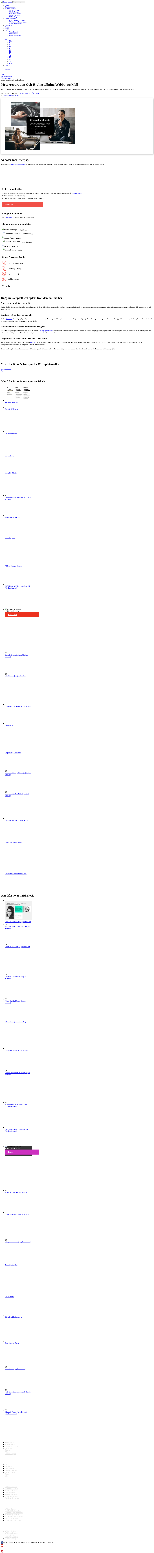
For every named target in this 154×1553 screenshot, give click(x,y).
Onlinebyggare (10, 217)
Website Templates (14, 10)
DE (10, 42)
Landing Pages (10, 1535)
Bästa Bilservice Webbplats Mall (16, 874)
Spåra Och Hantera (11, 409)
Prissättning (8, 25)
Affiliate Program (11, 1470)
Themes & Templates (12, 1481)
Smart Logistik (10, 538)
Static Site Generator (12, 1518)
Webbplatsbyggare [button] (10, 18)
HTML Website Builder (13, 1511)
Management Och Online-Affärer (16, 1105)
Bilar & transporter (25, 93)
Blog (6, 1476)
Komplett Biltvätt (10, 473)
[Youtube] (2, 1546)
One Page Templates (12, 1498)
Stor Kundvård (10, 725)
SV (10, 61)
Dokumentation (13, 33)
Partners (7, 1450)
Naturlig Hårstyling (11, 1265)
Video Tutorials (13, 32)
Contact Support (10, 1454)
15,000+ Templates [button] (10, 8)
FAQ (6, 1465)
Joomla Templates (14, 15)
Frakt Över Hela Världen (13, 843)
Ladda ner (8, 5)
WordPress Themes (15, 13)
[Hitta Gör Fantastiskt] (18, 920)
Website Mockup (10, 1539)
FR (10, 46)
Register (7, 69)
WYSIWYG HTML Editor (14, 1516)
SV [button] (6, 39)
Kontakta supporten (15, 35)
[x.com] (2, 1549)
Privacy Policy (10, 1444)
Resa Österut (15, 1369)
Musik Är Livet (16, 1192)
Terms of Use (9, 1442)
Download (8, 1466)
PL (10, 52)
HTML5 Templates (11, 1496)
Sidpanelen (9, 319)
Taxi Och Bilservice (11, 402)
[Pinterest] (2, 1552)
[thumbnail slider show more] (2, 371)
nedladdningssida (77, 193)
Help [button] (6, 30)
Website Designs (14, 12)
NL (10, 44)
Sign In (7, 65)
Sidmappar (33, 342)
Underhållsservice (11, 433)
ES (10, 50)
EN (10, 41)
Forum (7, 27)
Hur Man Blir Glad (17, 947)
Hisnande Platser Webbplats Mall (16, 1413)
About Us (8, 1448)
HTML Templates (14, 17)
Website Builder (10, 1509)
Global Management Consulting (15, 1022)
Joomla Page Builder (15, 23)
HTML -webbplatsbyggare (17, 20)
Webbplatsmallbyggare (18, 164)
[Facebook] (2, 1543)
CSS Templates (10, 1492)
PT (10, 54)
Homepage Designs (11, 1537)
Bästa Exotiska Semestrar (13, 1317)
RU (10, 58)
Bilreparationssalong (17, 1242)
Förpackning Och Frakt (13, 753)
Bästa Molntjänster (17, 1214)
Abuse (7, 1452)
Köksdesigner (9, 1297)
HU (10, 63)
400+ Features (9, 1468)
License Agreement (11, 1446)
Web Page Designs (11, 1533)
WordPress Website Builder (14, 1513)
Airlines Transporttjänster (13, 566)
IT (10, 48)
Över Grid (35, 93)
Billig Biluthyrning (17, 820)
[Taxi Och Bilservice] (18, 400)
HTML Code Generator (13, 1520)
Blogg (7, 28)
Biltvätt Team (15, 676)
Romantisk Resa (16, 1050)
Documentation (10, 1472)
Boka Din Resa (10, 456)
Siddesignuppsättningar (45, 330)
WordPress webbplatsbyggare (18, 22)
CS (10, 59)
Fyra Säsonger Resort (12, 1343)
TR (10, 56)
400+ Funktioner (10, 7)
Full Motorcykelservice (12, 517)
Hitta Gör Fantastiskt (18, 922)
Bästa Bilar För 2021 (18, 706)
